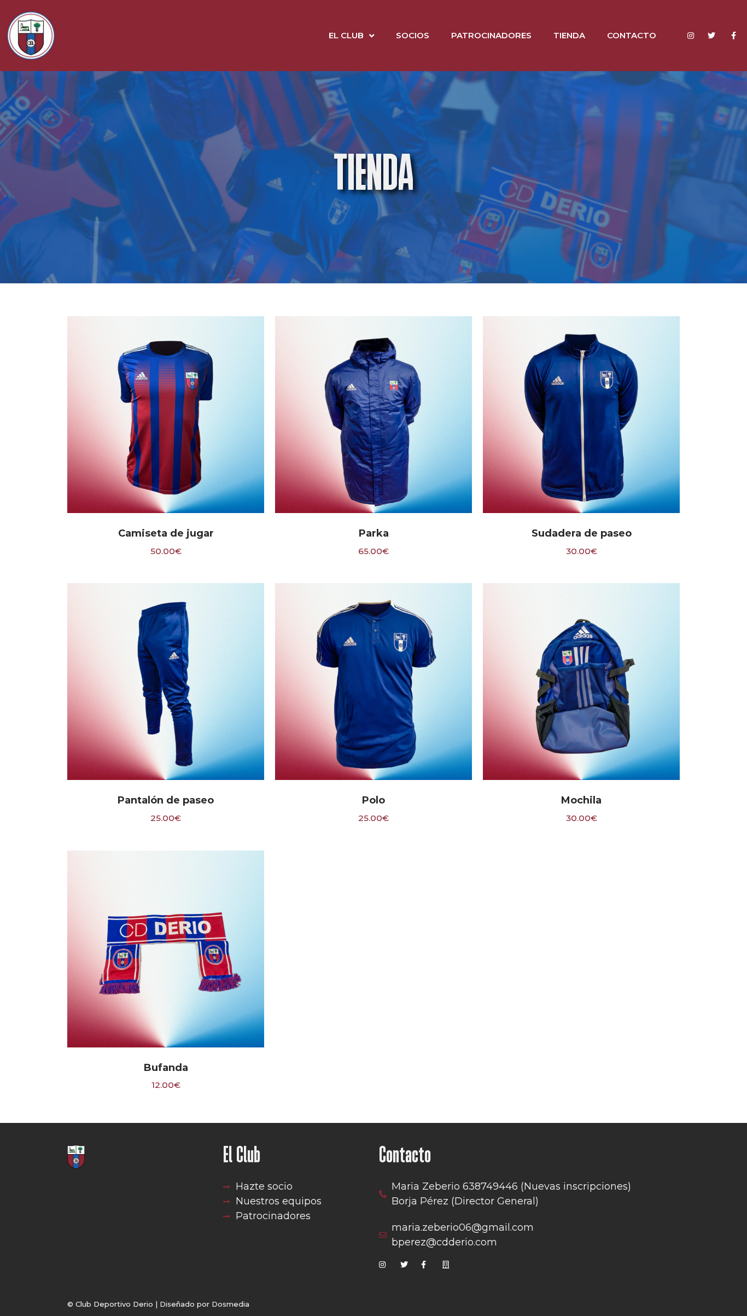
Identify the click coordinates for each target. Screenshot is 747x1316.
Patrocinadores (491, 35)
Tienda (569, 35)
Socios (412, 35)
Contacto (631, 35)
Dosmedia (230, 1304)
